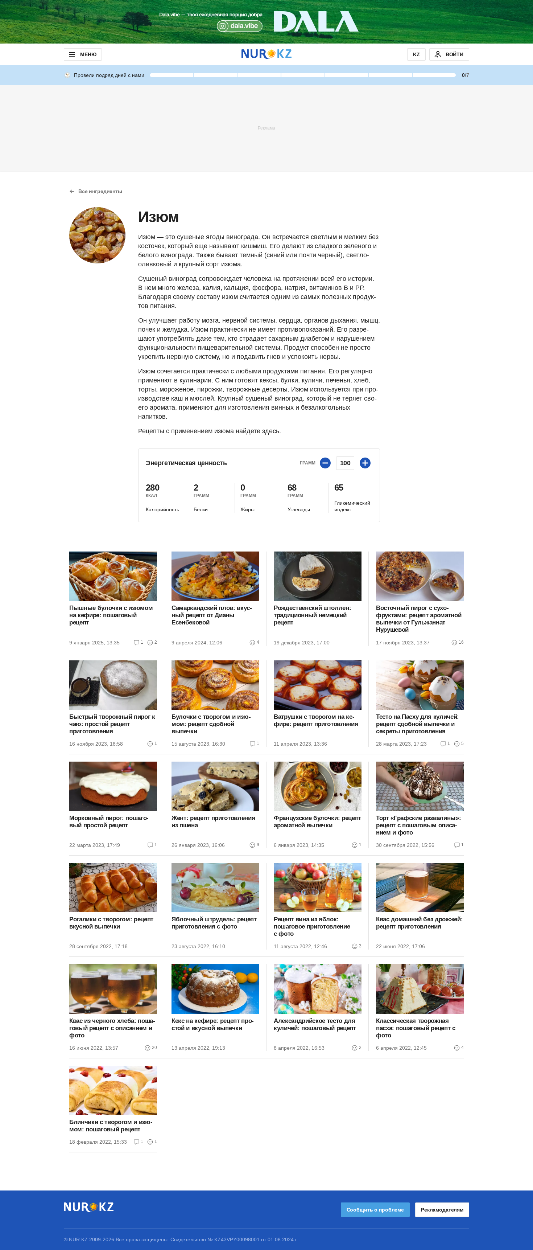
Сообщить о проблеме (375, 1210)
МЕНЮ (88, 54)
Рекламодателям (442, 1210)
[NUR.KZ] (266, 54)
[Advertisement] (266, 127)
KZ (416, 54)
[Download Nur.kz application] (266, 22)
